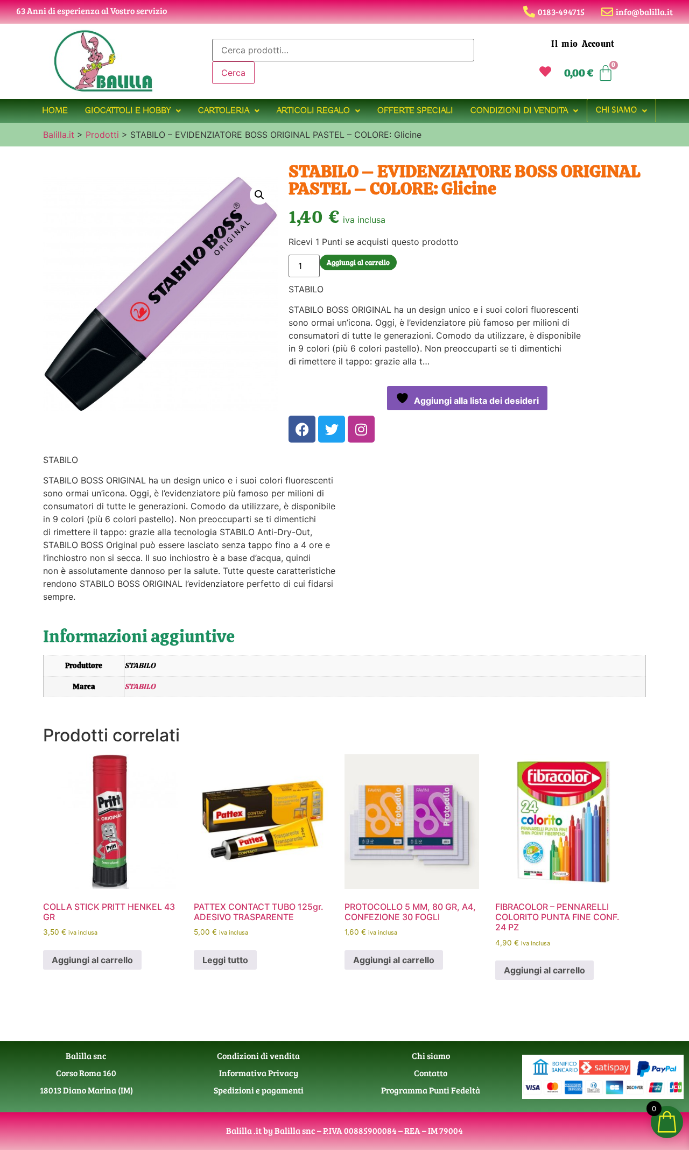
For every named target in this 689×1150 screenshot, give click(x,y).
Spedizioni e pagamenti (259, 1090)
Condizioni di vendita (519, 111)
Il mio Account (582, 44)
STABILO (140, 686)
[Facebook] (302, 429)
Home (55, 111)
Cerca (233, 72)
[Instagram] (361, 429)
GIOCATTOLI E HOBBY (128, 111)
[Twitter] (331, 429)
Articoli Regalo (313, 111)
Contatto (430, 1072)
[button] (132, 111)
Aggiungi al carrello (358, 262)
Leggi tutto (225, 960)
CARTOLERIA (223, 111)
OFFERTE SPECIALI (415, 111)
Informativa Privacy (258, 1072)
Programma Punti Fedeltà (430, 1090)
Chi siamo (616, 110)
